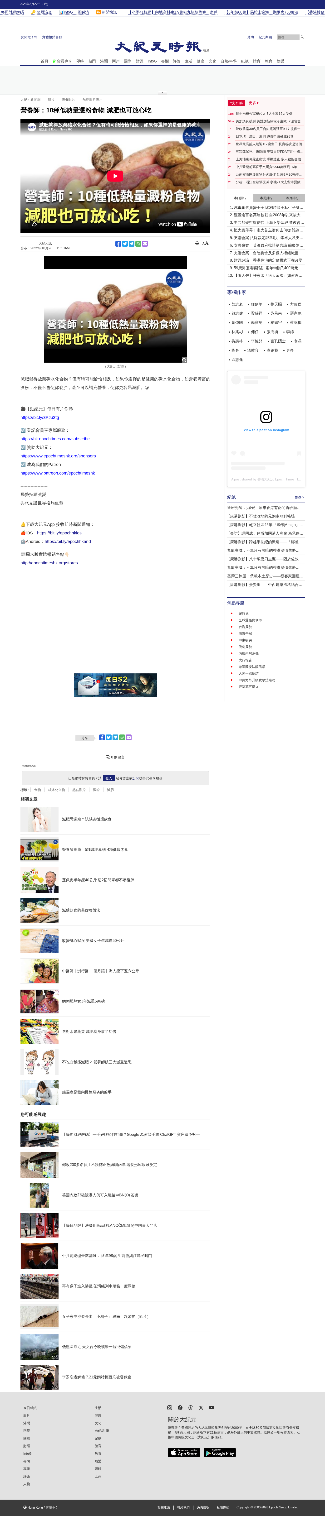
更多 (290, 350)
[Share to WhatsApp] (138, 244)
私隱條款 (223, 1507)
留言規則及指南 (29, 766)
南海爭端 (245, 633)
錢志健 (237, 313)
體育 (257, 61)
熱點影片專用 (93, 99)
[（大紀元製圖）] (115, 309)
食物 (37, 790)
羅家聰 (295, 313)
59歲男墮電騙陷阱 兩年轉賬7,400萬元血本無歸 (268, 268)
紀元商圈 (265, 37)
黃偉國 (237, 323)
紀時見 (244, 613)
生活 (188, 61)
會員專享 (64, 61)
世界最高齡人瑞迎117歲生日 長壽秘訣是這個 (269, 144)
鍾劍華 (256, 304)
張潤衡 (272, 332)
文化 (212, 61)
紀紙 (245, 61)
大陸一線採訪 (249, 673)
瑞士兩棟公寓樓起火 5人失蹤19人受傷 (264, 113)
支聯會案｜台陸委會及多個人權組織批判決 (268, 253)
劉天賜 (276, 304)
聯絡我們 (183, 1507)
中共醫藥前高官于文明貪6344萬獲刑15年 (266, 167)
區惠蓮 (237, 360)
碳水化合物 (56, 790)
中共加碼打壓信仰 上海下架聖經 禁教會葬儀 (269, 223)
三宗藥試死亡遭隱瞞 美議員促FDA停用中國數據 (269, 152)
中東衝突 (245, 640)
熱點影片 (79, 790)
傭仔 (255, 332)
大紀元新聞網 (30, 99)
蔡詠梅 (295, 323)
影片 (51, 99)
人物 (26, 1484)
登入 (108, 778)
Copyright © (245, 1507)
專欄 (165, 61)
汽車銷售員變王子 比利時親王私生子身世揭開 (268, 208)
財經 (139, 61)
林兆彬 (237, 332)
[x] (201, 1407)
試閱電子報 (29, 37)
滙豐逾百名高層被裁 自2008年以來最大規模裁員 (269, 215)
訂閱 (136, 778)
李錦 (290, 332)
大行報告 (245, 660)
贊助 (250, 37)
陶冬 (235, 350)
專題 (26, 1469)
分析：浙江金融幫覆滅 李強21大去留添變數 (268, 182)
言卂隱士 (278, 341)
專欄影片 (68, 99)
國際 (128, 61)
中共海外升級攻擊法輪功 (257, 680)
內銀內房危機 (249, 653)
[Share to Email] (145, 244)
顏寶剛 (256, 323)
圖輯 (98, 1469)
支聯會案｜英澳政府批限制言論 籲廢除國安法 (268, 245)
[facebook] (180, 1407)
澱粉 (96, 790)
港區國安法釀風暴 (252, 667)
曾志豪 (237, 304)
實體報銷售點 (52, 37)
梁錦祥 (256, 313)
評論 (177, 61)
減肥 (110, 790)
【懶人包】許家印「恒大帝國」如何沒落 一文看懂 (268, 275)
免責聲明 (203, 1507)
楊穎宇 (276, 323)
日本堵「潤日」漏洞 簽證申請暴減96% (264, 136)
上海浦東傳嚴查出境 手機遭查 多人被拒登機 (268, 159)
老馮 (297, 341)
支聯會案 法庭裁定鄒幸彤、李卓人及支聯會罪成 (268, 238)
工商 (98, 1476)
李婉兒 (256, 341)
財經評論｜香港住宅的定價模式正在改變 (268, 260)
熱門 (92, 61)
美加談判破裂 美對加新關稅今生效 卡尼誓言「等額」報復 (268, 121)
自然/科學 (229, 61)
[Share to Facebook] (118, 244)
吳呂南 (276, 313)
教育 (268, 61)
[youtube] (211, 1407)
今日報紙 (30, 1408)
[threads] (190, 1407)
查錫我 (272, 350)
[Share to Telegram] (131, 244)
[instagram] (169, 1407)
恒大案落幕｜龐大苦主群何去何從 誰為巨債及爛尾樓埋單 (268, 230)
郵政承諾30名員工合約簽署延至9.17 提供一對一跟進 (270, 129)
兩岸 (116, 61)
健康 (200, 61)
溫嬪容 (253, 350)
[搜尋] (302, 37)
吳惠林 (237, 341)
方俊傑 (295, 304)
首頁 (44, 61)
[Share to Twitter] (125, 244)
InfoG (152, 61)
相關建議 (164, 1507)
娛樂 (280, 61)
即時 (80, 61)
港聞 (104, 61)
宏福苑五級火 (249, 687)
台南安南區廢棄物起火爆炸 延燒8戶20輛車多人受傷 (269, 175)
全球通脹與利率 (250, 620)
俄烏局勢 (245, 647)
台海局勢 (245, 627)
